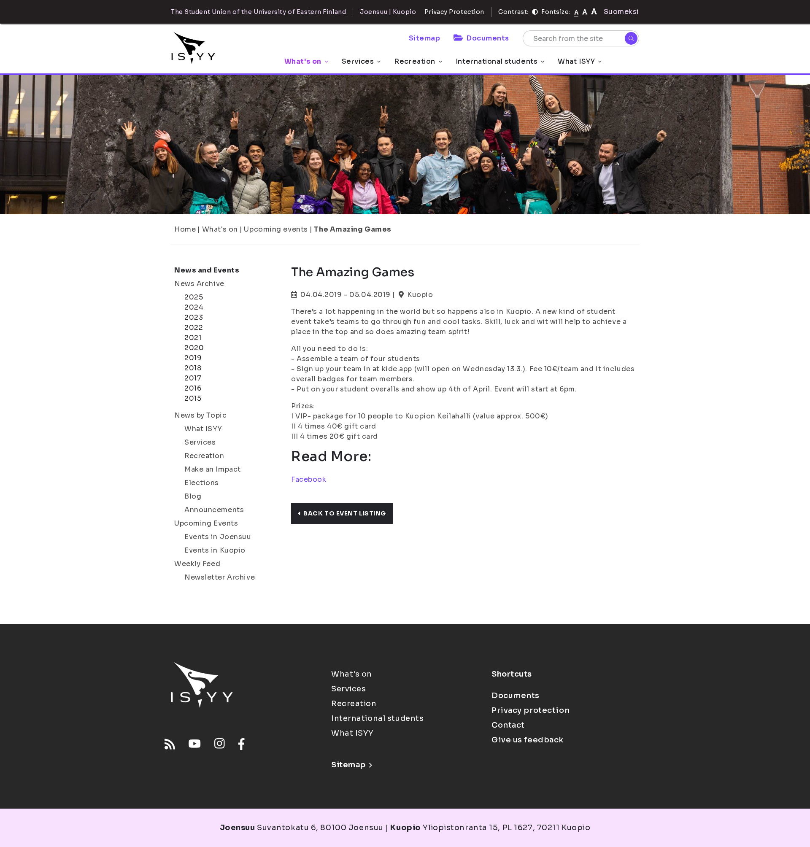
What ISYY (576, 61)
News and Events (206, 270)
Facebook (308, 479)
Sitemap (424, 38)
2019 (193, 357)
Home (185, 229)
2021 (192, 337)
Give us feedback (527, 739)
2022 (193, 327)
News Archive (199, 283)
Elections (201, 482)
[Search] (631, 38)
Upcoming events (276, 229)
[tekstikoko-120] (594, 11)
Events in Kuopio (215, 550)
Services (358, 61)
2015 (192, 398)
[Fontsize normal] (576, 11)
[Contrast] (535, 12)
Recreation (414, 61)
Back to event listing (344, 513)
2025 (193, 297)
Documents (488, 38)
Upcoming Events (206, 523)
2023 (193, 317)
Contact (508, 725)
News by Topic (200, 415)
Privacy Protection (454, 12)
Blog (192, 496)
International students (496, 61)
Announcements (214, 509)
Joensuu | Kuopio (388, 12)
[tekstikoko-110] (584, 11)
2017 (192, 378)
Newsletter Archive (219, 577)
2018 (192, 368)
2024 (193, 307)
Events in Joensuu (217, 536)
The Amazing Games (353, 229)
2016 (192, 388)
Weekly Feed (197, 563)
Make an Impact (212, 469)
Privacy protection (530, 710)
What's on (302, 61)
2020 (194, 347)
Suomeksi (621, 11)
